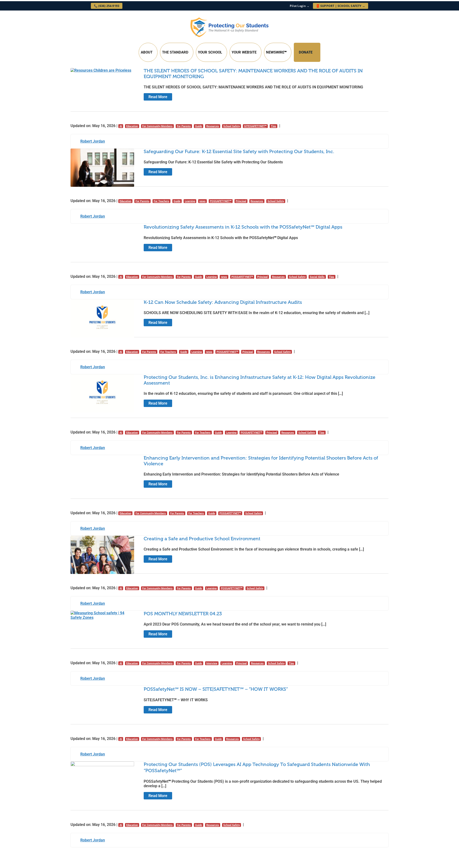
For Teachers (161, 201)
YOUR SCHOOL (210, 52)
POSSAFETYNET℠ (220, 201)
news (202, 201)
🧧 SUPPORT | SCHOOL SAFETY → (340, 6)
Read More (157, 97)
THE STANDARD (175, 52)
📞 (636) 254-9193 (106, 6)
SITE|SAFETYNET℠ (255, 126)
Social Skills (317, 276)
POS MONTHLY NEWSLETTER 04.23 (183, 613)
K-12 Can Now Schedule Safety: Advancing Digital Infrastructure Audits (223, 302)
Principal (241, 201)
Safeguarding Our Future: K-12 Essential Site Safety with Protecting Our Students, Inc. (239, 151)
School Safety (231, 126)
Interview (211, 663)
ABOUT (147, 52)
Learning (190, 201)
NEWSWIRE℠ (276, 52)
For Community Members (157, 126)
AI (121, 126)
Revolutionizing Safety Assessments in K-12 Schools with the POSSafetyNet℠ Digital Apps (243, 227)
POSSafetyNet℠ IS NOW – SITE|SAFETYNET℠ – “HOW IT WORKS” (216, 689)
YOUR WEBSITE (244, 52)
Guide (198, 126)
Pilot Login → (300, 6)
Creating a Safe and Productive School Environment (202, 538)
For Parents (184, 126)
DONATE (305, 52)
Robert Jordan (92, 141)
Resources (212, 126)
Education (132, 126)
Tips (273, 126)
